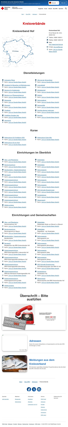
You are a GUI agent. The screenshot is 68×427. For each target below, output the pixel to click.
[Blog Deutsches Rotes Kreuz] (39, 389)
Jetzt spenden (5, 399)
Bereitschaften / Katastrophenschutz (15, 170)
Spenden (61, 8)
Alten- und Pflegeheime (11, 160)
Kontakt (42, 404)
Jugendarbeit (41, 85)
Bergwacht (7, 175)
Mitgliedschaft (41, 90)
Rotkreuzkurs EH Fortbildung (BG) (14, 137)
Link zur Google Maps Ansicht (55, 50)
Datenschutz (44, 410)
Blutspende (7, 100)
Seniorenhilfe (41, 105)
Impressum (43, 412)
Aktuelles (30, 402)
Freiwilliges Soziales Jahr (11, 115)
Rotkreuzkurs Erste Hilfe (44, 137)
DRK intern (43, 415)
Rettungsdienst (41, 100)
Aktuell (50, 8)
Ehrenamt (7, 105)
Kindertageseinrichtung (11, 180)
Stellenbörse (18, 402)
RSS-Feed (43, 399)
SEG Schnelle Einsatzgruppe (45, 190)
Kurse (45, 8)
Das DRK (55, 8)
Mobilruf (39, 95)
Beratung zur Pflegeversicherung (14, 95)
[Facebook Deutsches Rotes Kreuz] (29, 389)
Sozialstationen (41, 195)
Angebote (40, 8)
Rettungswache (41, 170)
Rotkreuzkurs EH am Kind (12, 143)
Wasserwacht (41, 200)
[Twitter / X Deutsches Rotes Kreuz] (34, 389)
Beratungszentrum (9, 165)
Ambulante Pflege (9, 80)
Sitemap (43, 407)
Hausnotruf (7, 120)
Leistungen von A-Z (32, 404)
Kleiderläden (41, 160)
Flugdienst (7, 110)
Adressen (35, 341)
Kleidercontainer (9, 205)
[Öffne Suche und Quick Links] (66, 8)
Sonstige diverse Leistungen (45, 110)
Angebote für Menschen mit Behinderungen (17, 85)
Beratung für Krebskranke (12, 90)
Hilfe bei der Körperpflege (44, 80)
